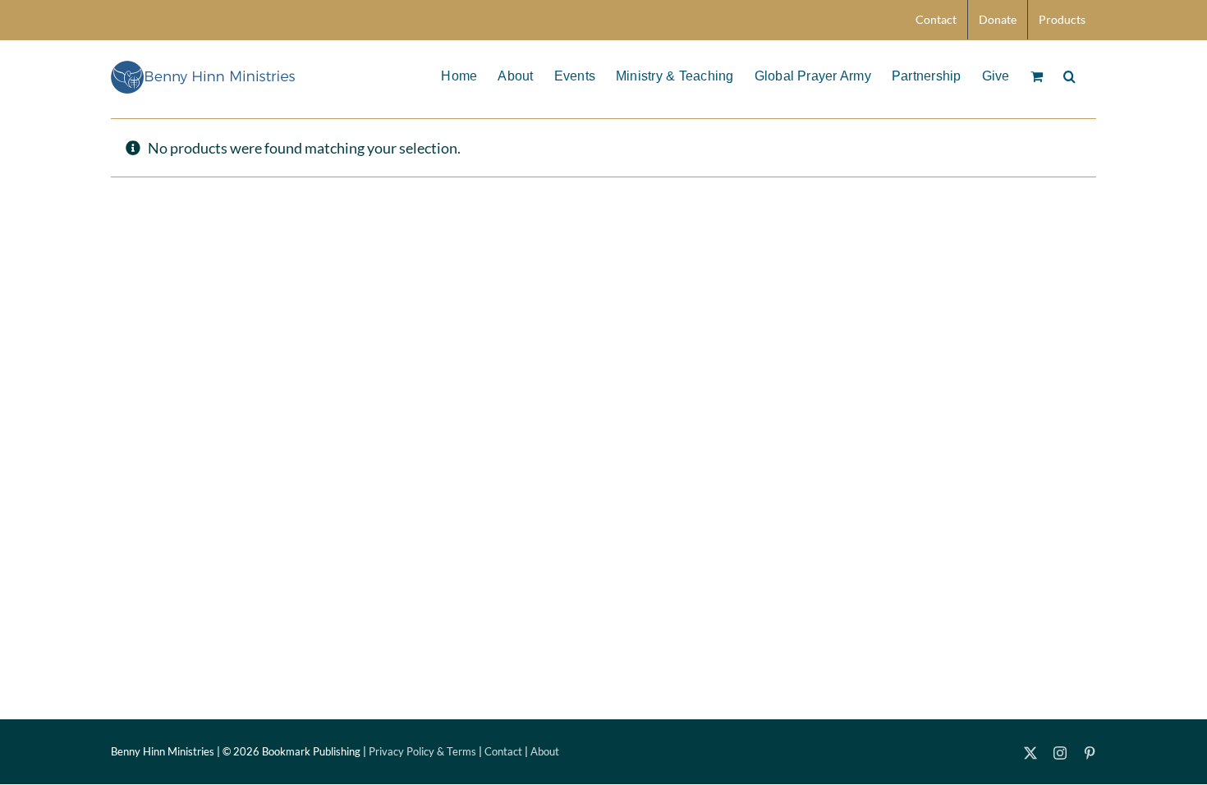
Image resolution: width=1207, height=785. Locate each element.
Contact (503, 751)
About (544, 751)
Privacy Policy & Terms (422, 751)
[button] (1069, 74)
